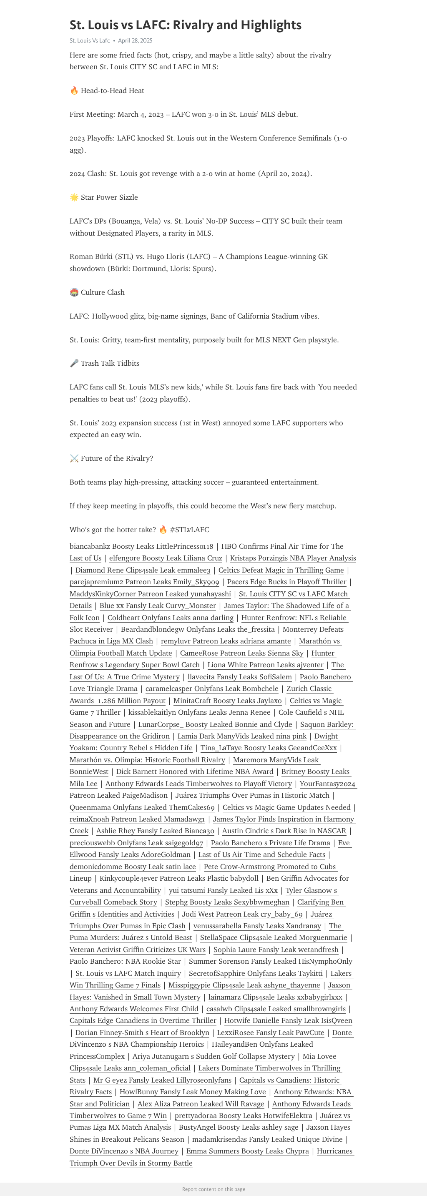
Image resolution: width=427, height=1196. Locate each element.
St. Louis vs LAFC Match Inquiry (128, 973)
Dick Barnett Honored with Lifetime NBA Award (195, 771)
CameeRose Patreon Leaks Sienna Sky (242, 653)
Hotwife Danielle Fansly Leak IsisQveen (288, 1020)
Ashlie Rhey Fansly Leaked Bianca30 (155, 830)
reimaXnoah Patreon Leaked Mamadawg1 (137, 819)
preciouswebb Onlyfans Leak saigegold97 (136, 842)
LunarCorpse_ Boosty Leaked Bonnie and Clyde (215, 724)
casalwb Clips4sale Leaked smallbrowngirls (276, 1008)
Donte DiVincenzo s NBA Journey (124, 1151)
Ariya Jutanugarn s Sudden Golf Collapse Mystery (214, 1056)
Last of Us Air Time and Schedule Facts (261, 854)
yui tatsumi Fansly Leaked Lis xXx (223, 890)
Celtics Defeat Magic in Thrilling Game (281, 570)
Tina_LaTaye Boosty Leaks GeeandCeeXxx (269, 747)
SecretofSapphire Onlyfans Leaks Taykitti (256, 973)
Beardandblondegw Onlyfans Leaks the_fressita (198, 629)
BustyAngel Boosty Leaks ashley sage (239, 1127)
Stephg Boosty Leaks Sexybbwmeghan (227, 902)
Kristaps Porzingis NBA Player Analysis (293, 558)
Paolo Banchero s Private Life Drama (270, 842)
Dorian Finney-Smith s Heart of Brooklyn (142, 1032)
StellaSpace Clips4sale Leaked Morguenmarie (273, 937)
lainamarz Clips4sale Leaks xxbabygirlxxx (275, 997)
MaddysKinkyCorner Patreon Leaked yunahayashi (150, 593)
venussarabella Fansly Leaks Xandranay (257, 925)
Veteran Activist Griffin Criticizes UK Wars (138, 949)
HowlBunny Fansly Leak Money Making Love (193, 1091)
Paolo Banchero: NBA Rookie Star (125, 961)
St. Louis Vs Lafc (90, 40)
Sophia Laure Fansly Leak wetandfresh (276, 949)
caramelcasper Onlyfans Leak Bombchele (212, 688)
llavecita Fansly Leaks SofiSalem (240, 676)
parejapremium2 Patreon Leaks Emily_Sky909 (144, 581)
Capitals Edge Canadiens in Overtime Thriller (143, 1020)
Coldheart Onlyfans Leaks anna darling (171, 617)
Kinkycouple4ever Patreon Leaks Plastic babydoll (179, 878)
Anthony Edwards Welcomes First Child (134, 1008)
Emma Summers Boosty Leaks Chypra (247, 1151)
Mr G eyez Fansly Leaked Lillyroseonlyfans (162, 1080)
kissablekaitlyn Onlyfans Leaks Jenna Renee (199, 712)
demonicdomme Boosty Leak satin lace (133, 866)
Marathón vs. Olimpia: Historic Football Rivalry (147, 759)
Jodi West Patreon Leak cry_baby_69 (242, 914)
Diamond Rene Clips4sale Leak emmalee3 (143, 570)
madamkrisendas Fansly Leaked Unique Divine (267, 1139)
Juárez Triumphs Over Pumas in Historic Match (252, 795)
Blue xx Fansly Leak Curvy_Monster (158, 605)
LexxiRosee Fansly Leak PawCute (270, 1032)
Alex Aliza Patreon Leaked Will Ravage (201, 1103)
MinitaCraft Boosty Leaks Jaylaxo (227, 700)
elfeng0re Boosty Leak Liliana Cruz (165, 558)
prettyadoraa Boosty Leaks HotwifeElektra (243, 1115)
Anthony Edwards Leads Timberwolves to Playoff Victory (198, 783)
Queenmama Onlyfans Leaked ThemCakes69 (142, 807)
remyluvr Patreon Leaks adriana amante (226, 641)
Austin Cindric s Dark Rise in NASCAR (284, 830)
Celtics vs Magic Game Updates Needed (287, 807)
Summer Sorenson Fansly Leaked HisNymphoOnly (270, 961)
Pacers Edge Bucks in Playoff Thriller (287, 581)
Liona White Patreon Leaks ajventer (266, 664)
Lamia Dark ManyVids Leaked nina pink (242, 736)
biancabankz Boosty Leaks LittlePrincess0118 (142, 546)
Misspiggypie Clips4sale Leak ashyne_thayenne (244, 985)
